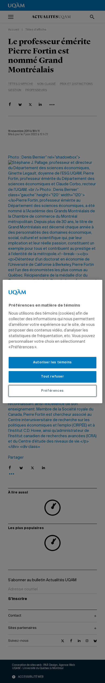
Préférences (52, 391)
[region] (53, 341)
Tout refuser (52, 376)
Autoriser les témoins (52, 362)
